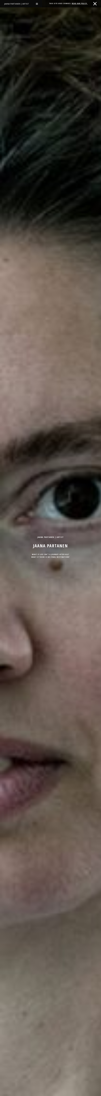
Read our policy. (80, 3)
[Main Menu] (37, 3)
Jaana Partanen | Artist (16, 4)
